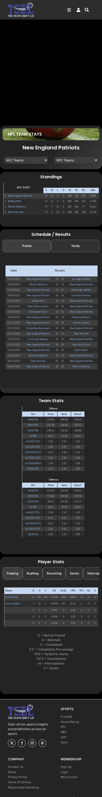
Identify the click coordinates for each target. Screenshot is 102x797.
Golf (63, 737)
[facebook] (22, 743)
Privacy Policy (17, 777)
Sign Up (66, 767)
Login (65, 772)
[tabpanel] (51, 317)
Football (66, 716)
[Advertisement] (51, 72)
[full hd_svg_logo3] (21, 4)
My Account (69, 777)
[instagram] (32, 743)
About (12, 772)
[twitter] (11, 743)
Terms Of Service (19, 782)
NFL (63, 727)
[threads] (42, 743)
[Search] (89, 10)
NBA (64, 732)
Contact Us (15, 767)
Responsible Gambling (23, 787)
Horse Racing (70, 722)
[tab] (27, 246)
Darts (64, 742)
